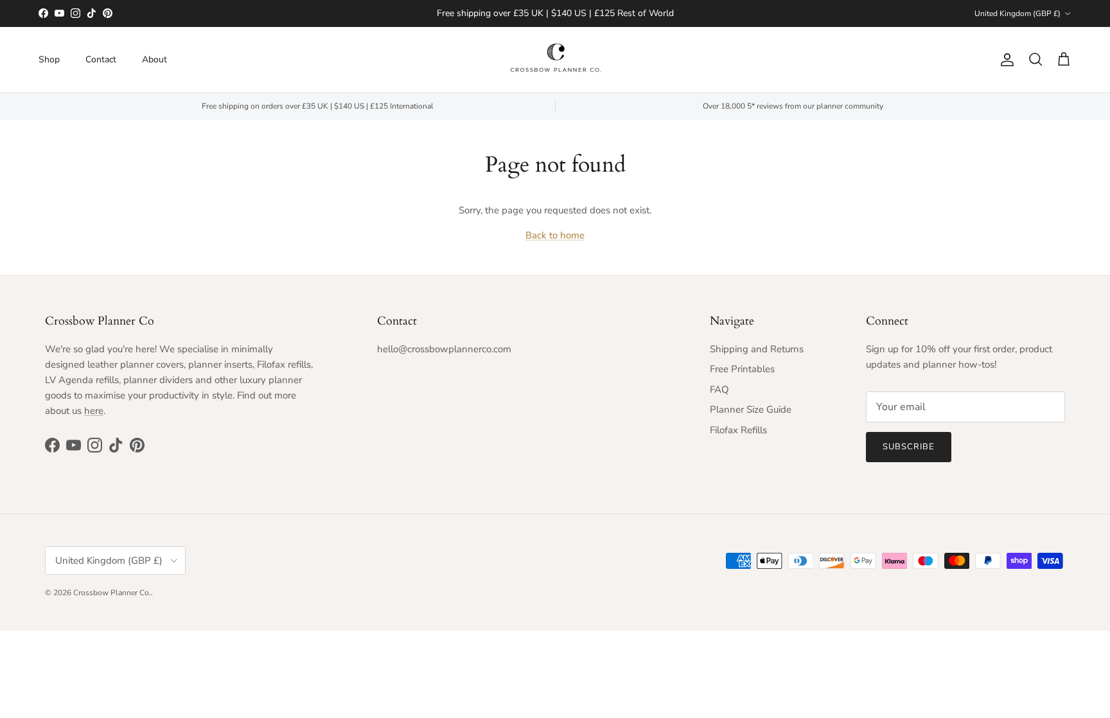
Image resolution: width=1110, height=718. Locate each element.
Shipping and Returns (757, 349)
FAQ (719, 389)
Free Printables (742, 369)
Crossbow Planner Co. (112, 593)
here (93, 410)
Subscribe (909, 447)
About (154, 59)
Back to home (555, 235)
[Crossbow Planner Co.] (555, 60)
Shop (49, 59)
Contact (100, 59)
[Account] (1004, 59)
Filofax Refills (738, 430)
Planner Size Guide (750, 409)
